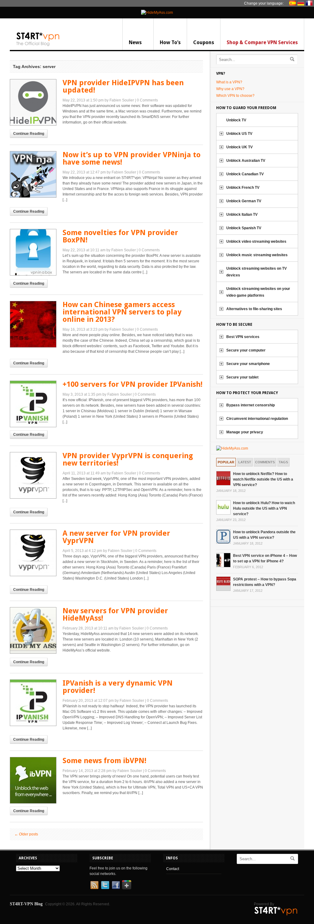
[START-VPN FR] (310, 3)
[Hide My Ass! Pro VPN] (157, 12)
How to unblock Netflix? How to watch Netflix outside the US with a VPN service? (263, 479)
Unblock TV (236, 120)
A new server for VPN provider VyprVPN (116, 537)
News (135, 42)
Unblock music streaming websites (257, 255)
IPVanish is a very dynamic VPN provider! (118, 687)
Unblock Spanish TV (243, 228)
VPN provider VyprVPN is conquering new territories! (128, 459)
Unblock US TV (239, 133)
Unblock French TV (242, 187)
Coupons (203, 42)
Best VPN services (242, 337)
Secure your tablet (242, 377)
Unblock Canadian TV (245, 174)
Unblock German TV (243, 201)
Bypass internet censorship (250, 405)
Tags (283, 462)
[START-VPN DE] (301, 3)
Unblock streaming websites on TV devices (256, 271)
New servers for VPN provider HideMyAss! (115, 614)
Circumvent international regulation (257, 418)
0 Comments (147, 100)
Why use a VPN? (230, 89)
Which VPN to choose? (235, 95)
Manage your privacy (244, 432)
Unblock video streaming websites (256, 241)
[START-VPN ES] (293, 3)
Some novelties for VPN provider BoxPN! (120, 236)
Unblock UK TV (239, 147)
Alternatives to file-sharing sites (254, 309)
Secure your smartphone (248, 364)
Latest (244, 462)
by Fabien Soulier (119, 100)
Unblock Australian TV (245, 160)
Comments (265, 462)
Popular (226, 462)
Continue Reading (28, 133)
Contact (172, 869)
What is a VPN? (229, 82)
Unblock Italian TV (242, 214)
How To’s (170, 42)
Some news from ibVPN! (104, 760)
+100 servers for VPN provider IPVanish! (132, 384)
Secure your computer (246, 350)
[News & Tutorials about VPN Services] (38, 45)
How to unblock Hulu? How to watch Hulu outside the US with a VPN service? (264, 508)
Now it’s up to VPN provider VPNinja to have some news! (132, 158)
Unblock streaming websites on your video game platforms (258, 292)
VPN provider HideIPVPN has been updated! (123, 86)
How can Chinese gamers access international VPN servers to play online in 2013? (122, 312)
